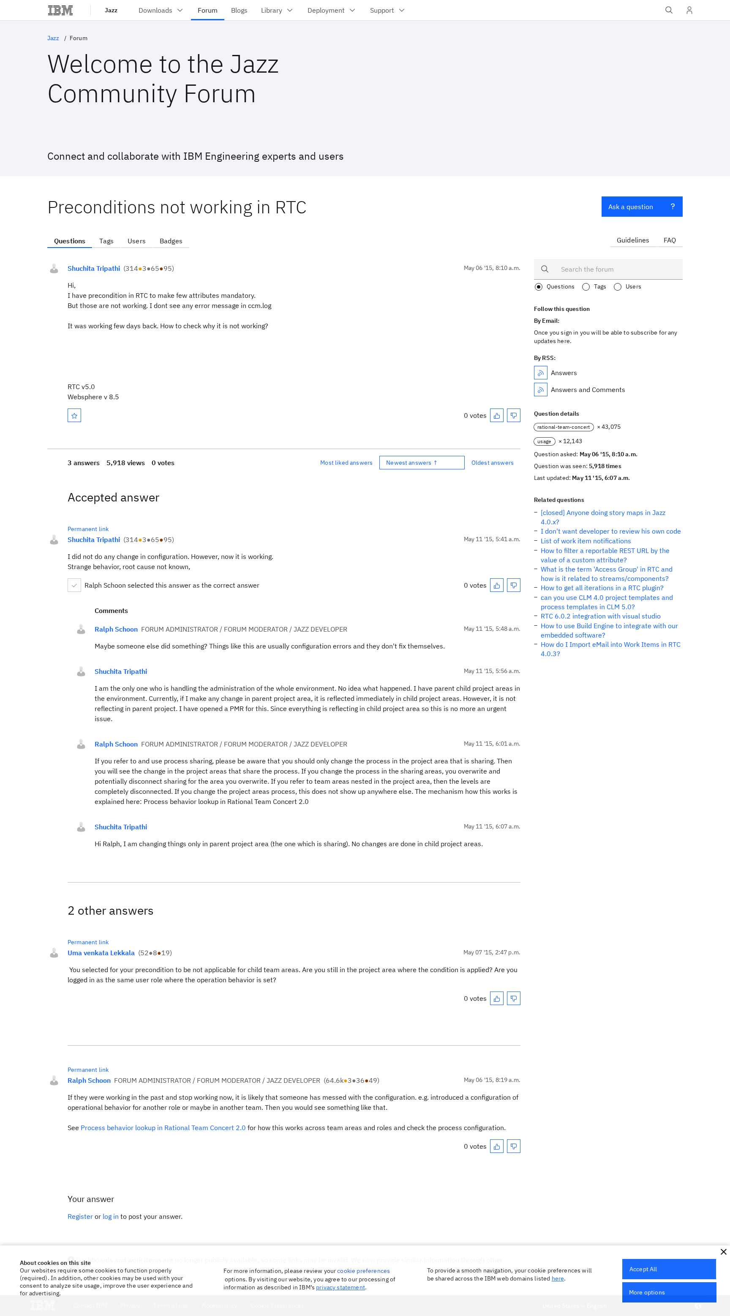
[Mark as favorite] (74, 415)
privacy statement (340, 1287)
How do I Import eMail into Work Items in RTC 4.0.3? (611, 649)
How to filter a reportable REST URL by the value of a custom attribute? (605, 555)
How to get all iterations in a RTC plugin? (602, 587)
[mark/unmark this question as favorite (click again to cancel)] (74, 415)
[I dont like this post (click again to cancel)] (513, 415)
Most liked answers (346, 462)
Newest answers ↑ (412, 462)
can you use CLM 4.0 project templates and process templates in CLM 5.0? (607, 602)
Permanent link (88, 529)
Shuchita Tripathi (94, 268)
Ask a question (630, 206)
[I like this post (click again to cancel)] (497, 415)
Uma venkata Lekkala (101, 952)
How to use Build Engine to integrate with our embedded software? (609, 630)
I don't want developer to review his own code (611, 531)
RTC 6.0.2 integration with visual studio (601, 616)
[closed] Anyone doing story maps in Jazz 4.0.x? (603, 517)
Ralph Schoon (116, 629)
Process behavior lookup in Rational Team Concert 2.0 (163, 1127)
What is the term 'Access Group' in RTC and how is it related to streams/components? (607, 574)
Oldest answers (492, 462)
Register (80, 1216)
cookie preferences (363, 1271)
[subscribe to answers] (541, 372)
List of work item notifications (586, 541)
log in (111, 1216)
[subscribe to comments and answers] (541, 389)
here (558, 1278)
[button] (724, 1252)
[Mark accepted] (74, 585)
